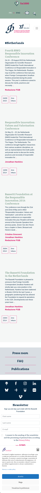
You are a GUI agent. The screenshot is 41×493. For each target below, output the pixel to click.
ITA (10, 13)
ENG (18, 13)
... (13, 85)
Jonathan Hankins (14, 162)
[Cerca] (34, 14)
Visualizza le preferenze (20, 488)
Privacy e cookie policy (8, 469)
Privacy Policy (24, 440)
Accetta (20, 476)
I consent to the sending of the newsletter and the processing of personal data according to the (22, 437)
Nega (20, 482)
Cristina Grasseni (13, 234)
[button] (38, 449)
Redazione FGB (12, 90)
